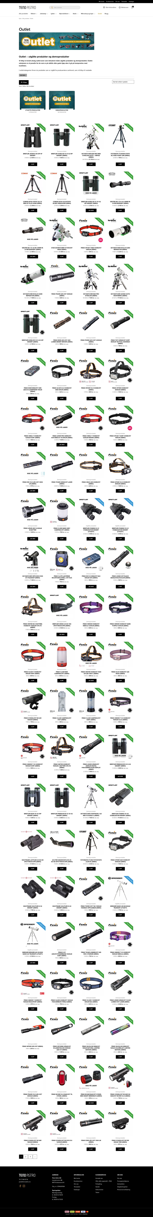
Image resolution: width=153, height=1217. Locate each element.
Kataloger (77, 1190)
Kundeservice (78, 1181)
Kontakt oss (99, 1178)
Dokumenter (99, 1190)
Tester (97, 1192)
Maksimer (85, 1214)
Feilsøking (99, 1184)
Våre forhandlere (111, 7)
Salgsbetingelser (122, 1187)
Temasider (77, 1187)
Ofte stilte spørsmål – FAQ (104, 1181)
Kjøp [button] (32, 164)
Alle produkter (25, 18)
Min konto (77, 1178)
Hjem (20, 18)
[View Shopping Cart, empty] (132, 7)
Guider (98, 1187)
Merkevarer (124, 7)
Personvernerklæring (123, 1190)
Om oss (76, 1184)
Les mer (91, 210)
